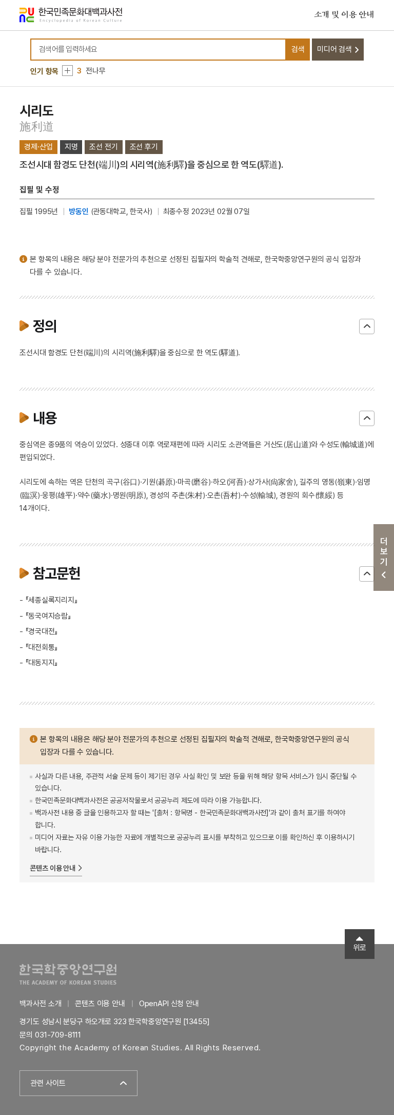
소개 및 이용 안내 (344, 15)
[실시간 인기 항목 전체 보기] (67, 70)
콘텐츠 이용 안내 (52, 868)
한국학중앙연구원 (67, 974)
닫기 (367, 326)
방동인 (79, 211)
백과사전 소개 (40, 1003)
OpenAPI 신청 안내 (169, 1003)
